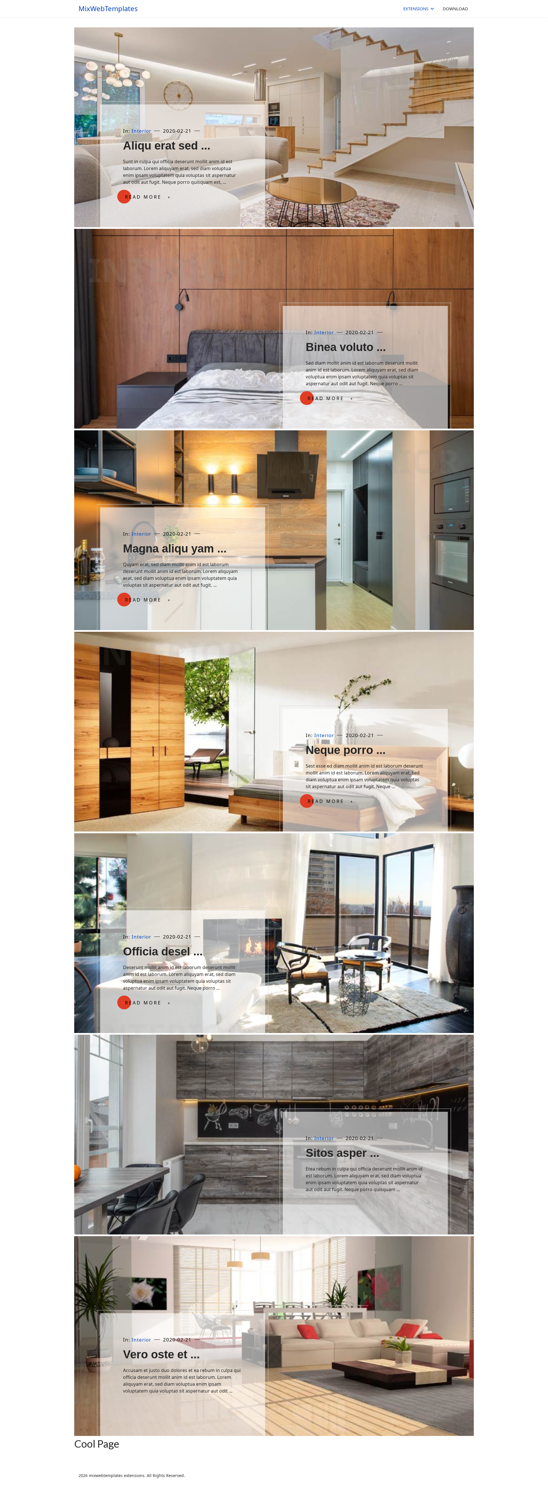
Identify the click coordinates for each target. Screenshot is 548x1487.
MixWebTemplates (108, 8)
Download (455, 8)
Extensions (415, 8)
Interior (141, 131)
